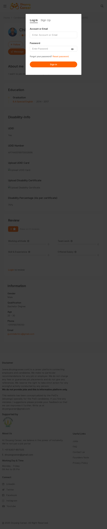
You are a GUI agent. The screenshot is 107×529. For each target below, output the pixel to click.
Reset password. (61, 56)
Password (35, 43)
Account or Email (39, 28)
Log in (34, 20)
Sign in (53, 64)
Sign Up (46, 20)
